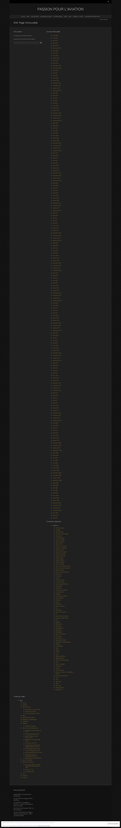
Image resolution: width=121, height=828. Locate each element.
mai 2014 (55, 310)
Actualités (58, 530)
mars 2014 (55, 315)
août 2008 (55, 483)
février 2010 (56, 438)
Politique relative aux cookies (43, 825)
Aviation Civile (59, 544)
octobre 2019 (56, 148)
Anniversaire (59, 536)
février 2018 (56, 198)
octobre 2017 (56, 208)
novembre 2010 (57, 415)
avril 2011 (55, 403)
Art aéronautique (60, 538)
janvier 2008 (56, 500)
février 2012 (56, 378)
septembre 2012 (57, 360)
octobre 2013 (56, 328)
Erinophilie (58, 600)
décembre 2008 (57, 473)
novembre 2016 (57, 235)
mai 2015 (55, 280)
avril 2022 (55, 75)
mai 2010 (55, 430)
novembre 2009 (57, 445)
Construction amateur (61, 590)
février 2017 (56, 228)
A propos (75, 16)
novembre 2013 (57, 325)
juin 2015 (55, 278)
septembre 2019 (57, 150)
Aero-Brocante (59, 532)
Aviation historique (60, 556)
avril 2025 (55, 43)
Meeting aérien (59, 628)
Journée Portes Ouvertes (62, 616)
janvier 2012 (56, 380)
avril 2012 (55, 373)
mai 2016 (55, 250)
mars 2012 (55, 375)
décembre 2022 (57, 65)
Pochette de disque (30, 711)
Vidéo (57, 683)
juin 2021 (55, 98)
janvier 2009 (56, 470)
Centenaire (58, 574)
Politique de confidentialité (92, 16)
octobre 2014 (56, 298)
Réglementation (60, 658)
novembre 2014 (57, 295)
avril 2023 (55, 60)
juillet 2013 (55, 335)
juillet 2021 (55, 95)
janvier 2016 (56, 260)
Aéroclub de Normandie (62, 534)
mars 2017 (55, 225)
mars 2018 (55, 195)
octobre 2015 (56, 268)
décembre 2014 (57, 293)
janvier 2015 (56, 290)
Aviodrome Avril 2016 (31, 743)
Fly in (57, 608)
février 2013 (56, 348)
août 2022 (55, 70)
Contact (81, 16)
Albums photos (35, 16)
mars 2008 (55, 495)
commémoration (60, 582)
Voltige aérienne (60, 687)
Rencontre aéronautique (62, 660)
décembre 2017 (57, 203)
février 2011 (56, 408)
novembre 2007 (57, 505)
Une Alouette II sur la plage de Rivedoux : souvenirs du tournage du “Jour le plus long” (23, 804)
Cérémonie (58, 576)
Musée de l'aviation (61, 634)
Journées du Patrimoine (62, 618)
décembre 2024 (57, 48)
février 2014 (56, 318)
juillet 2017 (55, 215)
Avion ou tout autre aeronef (63, 568)
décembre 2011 (57, 383)
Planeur (58, 650)
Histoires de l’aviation (46, 16)
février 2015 (56, 288)
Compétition (59, 586)
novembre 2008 (57, 475)
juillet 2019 (55, 155)
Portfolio (25, 723)
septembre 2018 (57, 180)
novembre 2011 (57, 385)
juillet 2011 (55, 395)
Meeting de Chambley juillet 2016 (32, 740)
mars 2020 (55, 135)
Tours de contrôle (27, 760)
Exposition (58, 604)
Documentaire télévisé (61, 596)
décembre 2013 (57, 323)
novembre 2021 (57, 85)
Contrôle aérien (58, 16)
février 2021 (56, 108)
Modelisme (58, 630)
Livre (57, 620)
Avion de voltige (60, 564)
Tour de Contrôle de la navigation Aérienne (64, 672)
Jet (56, 614)
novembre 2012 (57, 355)
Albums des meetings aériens (30, 728)
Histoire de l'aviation (61, 612)
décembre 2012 (57, 353)
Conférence (59, 588)
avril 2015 (55, 283)
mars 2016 (55, 255)
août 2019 (55, 153)
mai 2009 (55, 460)
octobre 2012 (56, 358)
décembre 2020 (57, 113)
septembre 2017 (57, 210)
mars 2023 (55, 63)
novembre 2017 (57, 205)
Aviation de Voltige (60, 554)
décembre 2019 (57, 143)
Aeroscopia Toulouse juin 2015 (33, 752)
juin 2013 (55, 338)
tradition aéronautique (62, 675)
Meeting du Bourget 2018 (32, 734)
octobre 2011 (56, 388)
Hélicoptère (59, 610)
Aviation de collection (61, 548)
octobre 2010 (56, 418)
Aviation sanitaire (60, 562)
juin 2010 (55, 428)
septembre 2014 (57, 300)
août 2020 (55, 123)
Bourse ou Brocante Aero (62, 572)
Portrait (58, 652)
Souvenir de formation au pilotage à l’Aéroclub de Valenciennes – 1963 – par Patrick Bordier (23, 813)
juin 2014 (55, 308)
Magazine (58, 622)
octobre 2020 (56, 118)
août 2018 (55, 183)
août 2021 (55, 93)
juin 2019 (55, 158)
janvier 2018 (56, 200)
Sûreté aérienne (60, 670)
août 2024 (55, 50)
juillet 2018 (55, 185)
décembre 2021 (57, 83)
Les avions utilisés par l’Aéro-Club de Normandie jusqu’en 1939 (33, 766)
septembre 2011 (57, 390)
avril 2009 (55, 463)
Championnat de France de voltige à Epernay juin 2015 (32, 745)
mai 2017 (55, 220)
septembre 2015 (57, 270)
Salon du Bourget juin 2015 (32, 750)
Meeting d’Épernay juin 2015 (32, 748)
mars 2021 (55, 105)
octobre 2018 (56, 178)
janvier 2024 (56, 58)
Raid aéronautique (60, 656)
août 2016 (55, 243)
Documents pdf (29, 771)
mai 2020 (55, 130)
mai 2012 (55, 370)
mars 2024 (55, 55)
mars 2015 (55, 285)
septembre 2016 (57, 240)
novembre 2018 (57, 175)
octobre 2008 (56, 478)
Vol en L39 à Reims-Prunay (32, 713)
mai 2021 (55, 100)
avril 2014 (55, 313)
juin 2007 (55, 518)
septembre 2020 (57, 120)
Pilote (57, 648)
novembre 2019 (57, 145)
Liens (70, 16)
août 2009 (55, 453)
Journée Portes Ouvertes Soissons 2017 (31, 736)
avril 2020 (55, 133)
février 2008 (56, 498)
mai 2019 (55, 160)
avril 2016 (55, 253)
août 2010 (55, 423)
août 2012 (55, 363)
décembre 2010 (57, 413)
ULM (57, 677)
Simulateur (58, 666)
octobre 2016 (56, 238)
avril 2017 (55, 223)
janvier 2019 (56, 170)
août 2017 (55, 213)
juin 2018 (55, 188)
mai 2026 (55, 38)
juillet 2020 (55, 125)
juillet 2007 (55, 515)
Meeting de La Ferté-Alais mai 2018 (33, 731)
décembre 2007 (57, 503)
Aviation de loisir (60, 550)
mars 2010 (55, 435)
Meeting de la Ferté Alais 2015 (33, 758)
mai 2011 (55, 400)
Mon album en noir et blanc (32, 709)
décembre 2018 (57, 173)
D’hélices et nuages (30, 726)
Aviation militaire (60, 560)
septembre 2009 (57, 450)
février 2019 (56, 168)
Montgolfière (59, 632)
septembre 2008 (57, 480)
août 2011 (55, 393)
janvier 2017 (56, 230)
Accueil (23, 16)
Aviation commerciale (61, 546)
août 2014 (55, 303)
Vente (57, 679)
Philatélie (58, 644)
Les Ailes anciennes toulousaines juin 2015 (31, 755)
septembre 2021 (57, 90)
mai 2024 (55, 53)
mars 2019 (55, 165)
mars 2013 (55, 345)
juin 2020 (55, 128)
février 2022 (56, 80)
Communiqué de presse (62, 584)
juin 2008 (55, 488)
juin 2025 (55, 40)
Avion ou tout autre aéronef (63, 566)
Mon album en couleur (29, 717)
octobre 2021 (56, 88)
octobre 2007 (56, 508)
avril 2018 (55, 193)
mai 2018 (55, 190)
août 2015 (55, 273)
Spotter (58, 668)
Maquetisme (59, 624)
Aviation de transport (61, 552)
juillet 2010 (55, 425)
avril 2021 (55, 103)
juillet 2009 (55, 455)
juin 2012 (55, 368)
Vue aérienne (59, 689)
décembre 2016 (57, 233)
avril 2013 (55, 343)
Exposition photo (60, 606)
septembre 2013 (57, 330)
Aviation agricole (60, 542)
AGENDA (25, 705)
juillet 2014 (55, 305)
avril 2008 (55, 493)
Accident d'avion (60, 528)
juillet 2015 (55, 275)
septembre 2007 (57, 510)
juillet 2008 (55, 485)
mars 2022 (55, 78)
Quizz (57, 654)
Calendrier (25, 721)
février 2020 (56, 138)
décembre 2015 (57, 263)
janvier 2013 (56, 350)
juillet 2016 (55, 245)
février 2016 (56, 258)
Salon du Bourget (60, 664)
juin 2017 (55, 218)
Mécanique (58, 626)
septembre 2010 (57, 420)
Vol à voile (58, 685)
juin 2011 (55, 398)
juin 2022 (55, 73)
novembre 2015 (57, 265)
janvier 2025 (56, 45)
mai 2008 (55, 490)
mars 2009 (55, 465)
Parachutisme (59, 638)
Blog (28, 16)
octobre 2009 (56, 448)
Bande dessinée (60, 570)
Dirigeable (58, 594)
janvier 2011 (56, 410)
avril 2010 (55, 433)
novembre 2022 (57, 68)
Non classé (58, 636)
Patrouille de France (61, 640)
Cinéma (58, 578)
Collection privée (60, 580)
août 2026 (55, 35)
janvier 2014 (56, 320)
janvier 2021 (56, 110)
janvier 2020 (56, 140)
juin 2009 (55, 458)
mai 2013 (55, 340)
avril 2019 (55, 163)
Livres (65, 16)
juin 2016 (55, 248)
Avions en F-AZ (29, 769)
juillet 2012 (55, 365)
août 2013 (55, 333)
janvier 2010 (56, 440)
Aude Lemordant (60, 540)
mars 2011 (55, 405)
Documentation (60, 598)
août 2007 (55, 513)
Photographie (59, 646)
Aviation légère (59, 558)
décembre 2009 (57, 443)
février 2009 (56, 468)
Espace (57, 602)
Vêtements (58, 681)
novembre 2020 (57, 115)
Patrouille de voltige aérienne (63, 642)
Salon (57, 662)
